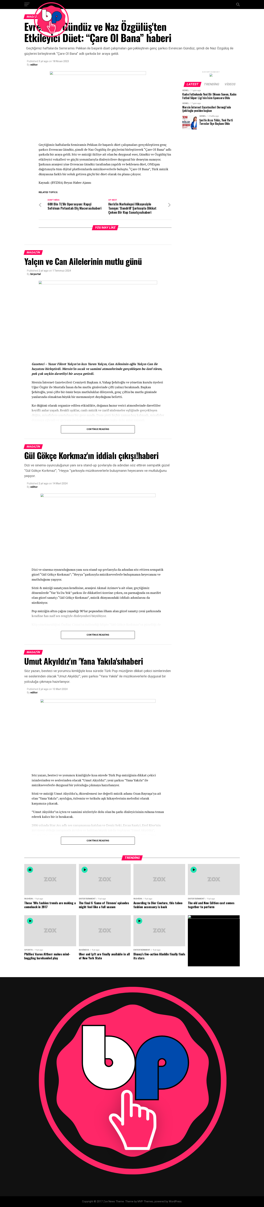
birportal (35, 274)
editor (34, 64)
